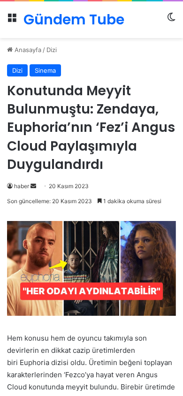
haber (21, 186)
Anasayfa (27, 49)
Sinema (45, 70)
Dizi (51, 49)
